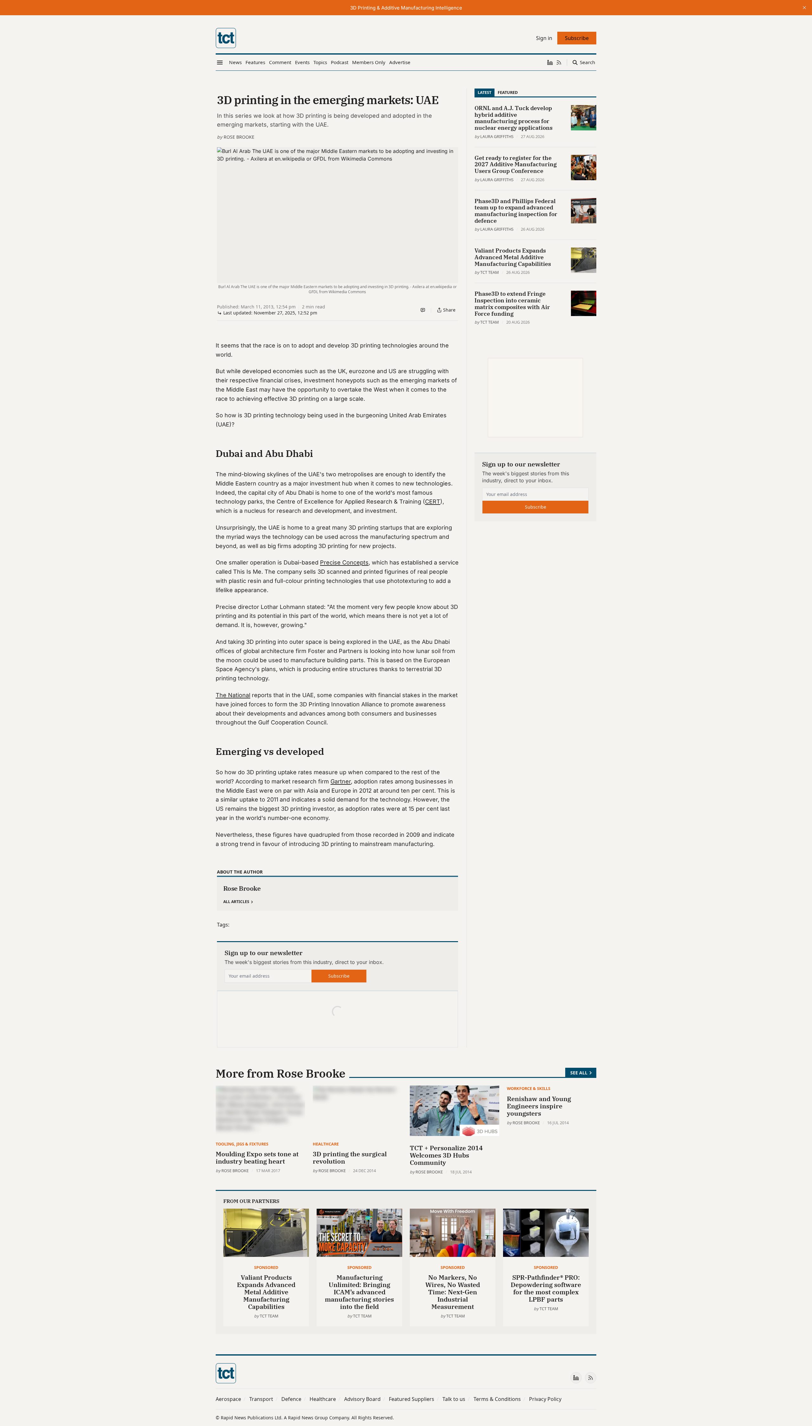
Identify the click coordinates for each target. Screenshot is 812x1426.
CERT (432, 501)
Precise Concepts (344, 562)
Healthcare (326, 1144)
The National (233, 695)
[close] (804, 8)
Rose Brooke (239, 137)
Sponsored (266, 1267)
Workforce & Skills (528, 1088)
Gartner (341, 781)
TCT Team (489, 272)
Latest (484, 92)
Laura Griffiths (497, 136)
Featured (508, 92)
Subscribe (339, 976)
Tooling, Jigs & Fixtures (242, 1144)
